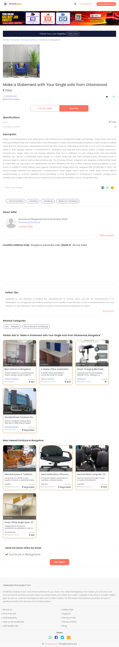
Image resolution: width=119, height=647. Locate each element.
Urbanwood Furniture (29, 222)
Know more (108, 310)
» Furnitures (47, 201)
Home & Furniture (29, 39)
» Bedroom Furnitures (68, 201)
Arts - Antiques (12, 326)
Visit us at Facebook (13, 621)
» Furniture (33, 201)
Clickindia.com (51, 643)
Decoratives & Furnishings (36, 326)
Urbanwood (11, 96)
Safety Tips (67, 609)
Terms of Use (69, 617)
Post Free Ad (9, 613)
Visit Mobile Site (11, 625)
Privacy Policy (69, 621)
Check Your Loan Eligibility (58, 33)
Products (15, 39)
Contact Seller (45, 108)
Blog (64, 625)
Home (6, 39)
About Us (7, 609)
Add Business (10, 617)
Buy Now (74, 108)
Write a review (107, 235)
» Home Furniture (16, 201)
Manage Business (106, 4)
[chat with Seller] (106, 97)
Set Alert (59, 562)
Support (66, 613)
